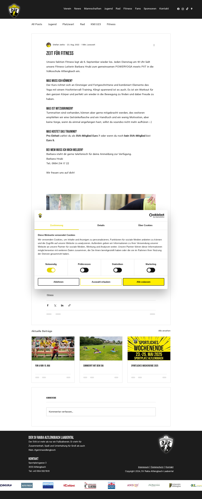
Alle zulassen (143, 282)
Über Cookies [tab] (145, 225)
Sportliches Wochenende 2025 (144, 365)
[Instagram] (182, 8)
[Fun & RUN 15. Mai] (53, 348)
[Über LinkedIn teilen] (62, 305)
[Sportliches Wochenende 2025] (149, 348)
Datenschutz (157, 467)
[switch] (84, 270)
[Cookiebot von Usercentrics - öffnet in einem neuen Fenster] (151, 215)
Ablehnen (58, 282)
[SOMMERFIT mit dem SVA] (101, 348)
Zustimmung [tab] (56, 225)
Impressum (143, 467)
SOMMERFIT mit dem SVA (93, 365)
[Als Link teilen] (69, 305)
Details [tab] (101, 225)
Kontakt (169, 467)
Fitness (111, 24)
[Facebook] (178, 8)
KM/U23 (96, 24)
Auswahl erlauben (101, 282)
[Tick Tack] (187, 8)
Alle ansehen (164, 331)
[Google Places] (191, 8)
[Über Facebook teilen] (47, 305)
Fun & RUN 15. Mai (42, 365)
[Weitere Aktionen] (154, 45)
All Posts (36, 24)
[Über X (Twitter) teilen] (55, 305)
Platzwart (68, 24)
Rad (82, 24)
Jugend (52, 24)
